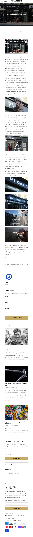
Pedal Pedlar (12, 518)
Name (7, 296)
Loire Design (23, 120)
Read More (7, 362)
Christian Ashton (15, 117)
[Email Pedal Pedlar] (14, 487)
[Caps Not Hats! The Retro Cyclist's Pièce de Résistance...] (16, 412)
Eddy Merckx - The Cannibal (12, 347)
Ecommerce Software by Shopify (13, 520)
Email (7, 302)
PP (5, 257)
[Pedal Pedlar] (16, 1)
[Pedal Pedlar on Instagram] (10, 487)
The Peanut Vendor (15, 59)
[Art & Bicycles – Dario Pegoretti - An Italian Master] (16, 374)
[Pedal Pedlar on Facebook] (7, 487)
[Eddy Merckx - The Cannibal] (16, 336)
